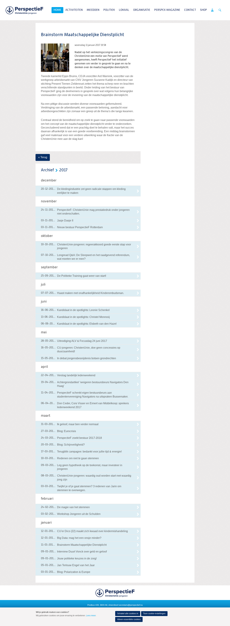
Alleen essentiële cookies (129, 619)
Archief (47, 170)
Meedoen (93, 10)
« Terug (42, 157)
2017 (63, 170)
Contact (190, 10)
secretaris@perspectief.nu (131, 605)
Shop (203, 10)
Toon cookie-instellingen (154, 613)
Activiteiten (74, 10)
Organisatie (141, 10)
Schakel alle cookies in (127, 613)
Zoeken (220, 10)
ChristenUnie (24, 10)
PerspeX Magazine (167, 10)
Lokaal (124, 10)
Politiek (109, 10)
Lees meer (91, 615)
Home (57, 10)
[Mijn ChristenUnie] (212, 10)
